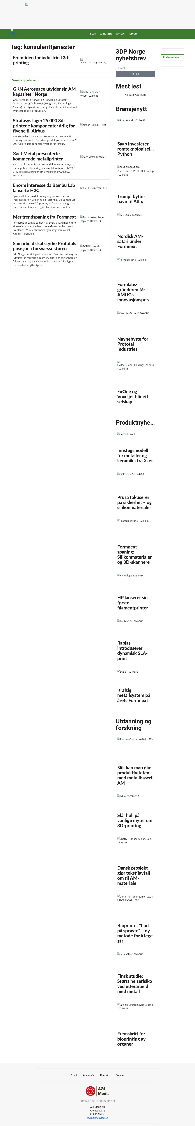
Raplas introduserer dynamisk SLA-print (135, 641)
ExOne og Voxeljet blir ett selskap (135, 384)
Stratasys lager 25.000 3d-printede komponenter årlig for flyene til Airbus (60, 131)
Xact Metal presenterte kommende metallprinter (60, 164)
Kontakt (120, 34)
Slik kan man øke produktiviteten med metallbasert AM (135, 763)
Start (93, 34)
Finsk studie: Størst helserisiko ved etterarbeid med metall (135, 974)
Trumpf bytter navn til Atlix (135, 186)
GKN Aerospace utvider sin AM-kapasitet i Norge (60, 99)
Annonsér (106, 34)
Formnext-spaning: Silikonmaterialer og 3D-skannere (135, 543)
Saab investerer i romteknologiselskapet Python (135, 139)
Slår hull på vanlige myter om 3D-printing (135, 812)
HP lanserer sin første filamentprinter (135, 593)
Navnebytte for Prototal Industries (135, 333)
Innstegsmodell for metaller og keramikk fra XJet (135, 449)
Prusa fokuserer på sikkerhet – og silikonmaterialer (135, 492)
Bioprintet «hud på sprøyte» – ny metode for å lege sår (135, 920)
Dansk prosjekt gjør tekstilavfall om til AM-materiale (135, 862)
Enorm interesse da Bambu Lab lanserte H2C (60, 195)
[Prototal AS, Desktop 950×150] (97, 5)
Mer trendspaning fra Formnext (60, 224)
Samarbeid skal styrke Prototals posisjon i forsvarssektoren (60, 253)
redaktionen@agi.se (97, 1118)
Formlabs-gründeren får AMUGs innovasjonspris (135, 281)
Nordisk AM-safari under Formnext (135, 232)
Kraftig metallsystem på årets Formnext (135, 687)
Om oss (133, 34)
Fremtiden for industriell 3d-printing (60, 62)
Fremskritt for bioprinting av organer (135, 1026)
